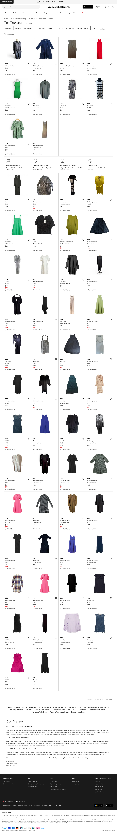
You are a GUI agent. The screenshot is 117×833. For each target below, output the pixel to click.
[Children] (42, 13)
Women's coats (11, 763)
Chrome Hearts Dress (73, 707)
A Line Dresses (13, 707)
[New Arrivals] (11, 13)
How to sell (53, 781)
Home (6, 19)
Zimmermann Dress (78, 712)
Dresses (31, 19)
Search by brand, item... (13, 7)
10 (107, 699)
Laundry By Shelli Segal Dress (21, 710)
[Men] (34, 13)
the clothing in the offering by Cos (81, 732)
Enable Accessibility (7, 2)
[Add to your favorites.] (28, 64)
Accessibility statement (9, 805)
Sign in (98, 7)
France (3, 830)
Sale (83, 13)
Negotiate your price (13, 165)
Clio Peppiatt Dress (90, 707)
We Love (76, 13)
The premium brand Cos (13, 758)
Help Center (76, 781)
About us (97, 781)
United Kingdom (10, 830)
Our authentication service (36, 784)
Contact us (75, 784)
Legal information (22, 805)
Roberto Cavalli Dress (97, 710)
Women (24, 13)
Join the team (99, 789)
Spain (30, 830)
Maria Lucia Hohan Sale (61, 710)
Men (31, 13)
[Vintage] (72, 13)
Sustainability (99, 784)
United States (18, 830)
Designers (16, 13)
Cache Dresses (57, 707)
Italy (34, 830)
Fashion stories (99, 792)
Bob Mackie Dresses (28, 707)
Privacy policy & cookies (41, 805)
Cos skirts (9, 761)
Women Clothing (20, 19)
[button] (113, 7)
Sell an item (87, 7)
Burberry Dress (44, 707)
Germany (25, 830)
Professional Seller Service (58, 789)
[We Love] (80, 13)
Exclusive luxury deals (68, 165)
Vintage (68, 13)
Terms (30, 805)
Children (38, 13)
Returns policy (32, 787)
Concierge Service (8, 784)
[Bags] (49, 13)
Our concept (6, 781)
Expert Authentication (40, 165)
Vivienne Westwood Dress (59, 712)
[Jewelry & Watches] (64, 13)
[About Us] (95, 13)
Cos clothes (9, 741)
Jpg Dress (103, 707)
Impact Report (99, 787)
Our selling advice (55, 784)
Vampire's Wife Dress (39, 712)
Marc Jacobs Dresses (42, 710)
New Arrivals (6, 13)
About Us (91, 13)
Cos (11, 19)
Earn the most (92, 165)
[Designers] (20, 13)
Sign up (106, 7)
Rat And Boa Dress (79, 710)
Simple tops (10, 765)
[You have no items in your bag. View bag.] (113, 7)
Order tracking (32, 781)
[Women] (28, 13)
